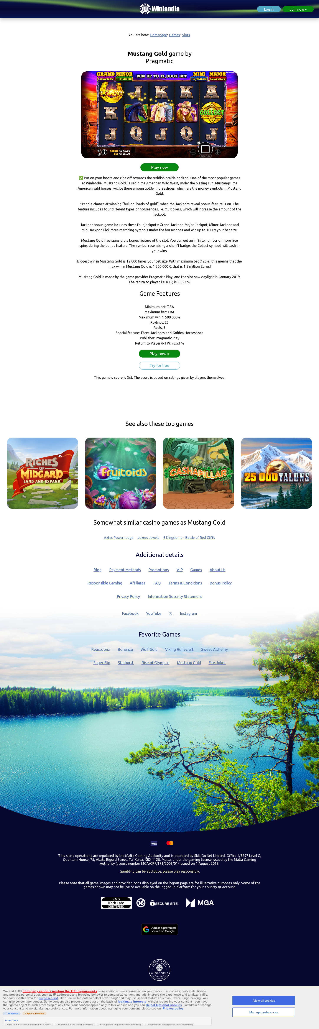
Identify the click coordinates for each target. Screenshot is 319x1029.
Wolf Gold (149, 649)
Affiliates (137, 583)
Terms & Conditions (185, 583)
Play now (159, 167)
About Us (217, 570)
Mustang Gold (189, 663)
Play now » (159, 353)
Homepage (158, 35)
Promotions (158, 570)
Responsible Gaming (104, 583)
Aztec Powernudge (118, 538)
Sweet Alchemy (214, 649)
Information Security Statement (175, 596)
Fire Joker (217, 663)
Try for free (159, 365)
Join (297, 9)
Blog (98, 570)
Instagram (188, 613)
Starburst (126, 663)
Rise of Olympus (155, 663)
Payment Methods (125, 570)
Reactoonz (100, 649)
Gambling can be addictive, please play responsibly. (160, 871)
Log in (269, 9)
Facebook (130, 613)
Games (174, 35)
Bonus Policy (221, 583)
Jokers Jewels (148, 538)
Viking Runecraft (179, 649)
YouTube (153, 613)
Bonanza (125, 649)
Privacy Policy (128, 596)
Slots (186, 35)
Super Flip (101, 663)
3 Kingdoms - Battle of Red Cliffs (189, 538)
